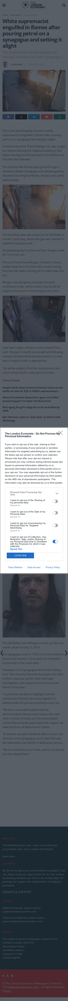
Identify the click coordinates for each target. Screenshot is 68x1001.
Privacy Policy (53, 567)
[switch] (55, 501)
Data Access (34, 567)
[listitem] (34, 493)
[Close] (61, 434)
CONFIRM (20, 555)
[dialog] (34, 500)
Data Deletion (15, 567)
